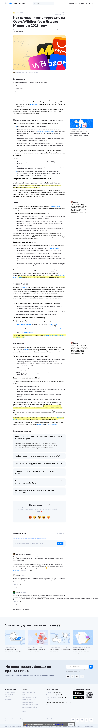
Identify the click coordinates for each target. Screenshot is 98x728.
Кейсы (24, 711)
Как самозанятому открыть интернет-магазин (36, 650)
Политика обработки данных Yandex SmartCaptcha (80, 726)
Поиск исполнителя (28, 692)
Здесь (20, 277)
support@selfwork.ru (57, 695)
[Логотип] (17, 3)
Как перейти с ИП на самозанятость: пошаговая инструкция (81, 651)
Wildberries (18, 92)
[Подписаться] (91, 667)
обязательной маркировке (45, 131)
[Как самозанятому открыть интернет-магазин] (38, 637)
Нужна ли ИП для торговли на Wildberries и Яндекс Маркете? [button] (35, 472)
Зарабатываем (31, 647)
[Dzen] (86, 720)
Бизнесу (81, 3)
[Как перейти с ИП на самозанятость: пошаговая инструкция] (83, 637)
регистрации (23, 287)
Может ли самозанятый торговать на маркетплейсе (31, 82)
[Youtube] (91, 720)
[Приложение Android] (78, 697)
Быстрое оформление (29, 697)
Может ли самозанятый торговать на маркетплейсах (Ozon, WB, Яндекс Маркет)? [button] (37, 437)
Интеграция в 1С (27, 702)
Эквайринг (8, 699)
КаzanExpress (17, 419)
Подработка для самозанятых (10, 693)
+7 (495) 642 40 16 (57, 692)
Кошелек (8, 696)
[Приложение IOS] (78, 693)
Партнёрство (9, 721)
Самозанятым (72, 3)
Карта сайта (19, 721)
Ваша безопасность (53, 719)
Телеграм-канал (52, 424)
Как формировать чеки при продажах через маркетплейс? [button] (37, 456)
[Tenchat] (73, 720)
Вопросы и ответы (20, 95)
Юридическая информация (28, 719)
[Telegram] (82, 720)
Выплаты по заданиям (29, 700)
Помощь (15, 719)
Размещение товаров (24, 324)
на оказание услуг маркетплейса (54, 335)
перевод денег (52, 324)
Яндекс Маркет (19, 89)
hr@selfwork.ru (61, 697)
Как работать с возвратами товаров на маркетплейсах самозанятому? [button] (35, 491)
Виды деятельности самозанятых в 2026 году (13, 650)
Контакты (42, 719)
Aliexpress (60, 418)
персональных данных (71, 671)
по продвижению (18, 337)
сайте (26, 349)
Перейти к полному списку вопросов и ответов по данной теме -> (29, 538)
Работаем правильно (10, 647)
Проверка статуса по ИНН (30, 704)
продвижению (28, 332)
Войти (60, 543)
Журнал (88, 3)
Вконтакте (40, 424)
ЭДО (23, 695)
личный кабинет (56, 206)
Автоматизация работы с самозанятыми (30, 708)
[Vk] (77, 720)
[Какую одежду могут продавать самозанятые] (60, 637)
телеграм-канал (31, 557)
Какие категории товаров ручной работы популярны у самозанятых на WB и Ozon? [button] (36, 482)
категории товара (53, 248)
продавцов (33, 105)
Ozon (16, 86)
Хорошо (71, 724)
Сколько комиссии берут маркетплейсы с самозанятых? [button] (36, 464)
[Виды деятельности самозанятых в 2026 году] (15, 637)
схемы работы (58, 329)
